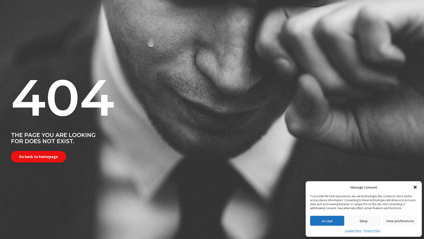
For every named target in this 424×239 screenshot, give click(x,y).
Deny (364, 221)
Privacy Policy (372, 231)
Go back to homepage (38, 156)
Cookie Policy (353, 231)
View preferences (400, 221)
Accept (327, 221)
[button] (415, 187)
